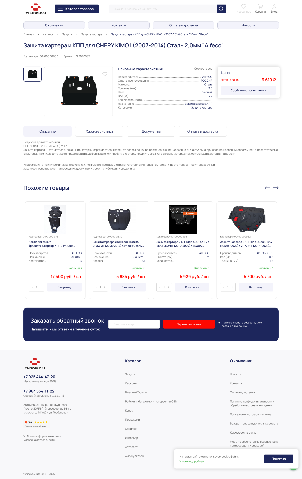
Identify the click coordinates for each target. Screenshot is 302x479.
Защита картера (91, 34)
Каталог (48, 34)
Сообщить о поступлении (248, 90)
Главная (28, 34)
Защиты (67, 34)
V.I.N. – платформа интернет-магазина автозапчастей (42, 438)
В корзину (64, 287)
